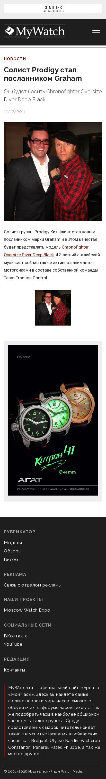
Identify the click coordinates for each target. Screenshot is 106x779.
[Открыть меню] (96, 32)
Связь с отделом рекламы (32, 585)
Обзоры (13, 550)
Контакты (14, 670)
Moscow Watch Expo (27, 610)
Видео (11, 559)
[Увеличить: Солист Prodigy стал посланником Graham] (53, 171)
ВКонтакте (16, 635)
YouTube (13, 644)
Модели (13, 542)
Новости (15, 59)
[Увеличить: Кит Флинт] (53, 308)
